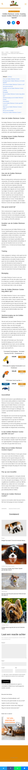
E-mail (3, 667)
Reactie (3, 642)
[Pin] (18, 22)
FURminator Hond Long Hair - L (14, 380)
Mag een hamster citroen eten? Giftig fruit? (12, 705)
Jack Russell (4, 591)
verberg (9, 76)
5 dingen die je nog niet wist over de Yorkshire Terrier (13, 628)
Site (16, 667)
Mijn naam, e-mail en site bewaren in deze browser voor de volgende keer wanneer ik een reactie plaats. (13, 675)
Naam (3, 660)
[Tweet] (13, 22)
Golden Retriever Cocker (14, 11)
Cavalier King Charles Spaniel (8, 566)
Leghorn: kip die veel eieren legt (10, 703)
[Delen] (8, 22)
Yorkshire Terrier (5, 625)
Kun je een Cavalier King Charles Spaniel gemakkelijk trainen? (12, 569)
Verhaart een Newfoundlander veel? (11, 698)
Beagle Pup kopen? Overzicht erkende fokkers (13, 540)
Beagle (3, 538)
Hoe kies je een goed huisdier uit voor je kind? (13, 700)
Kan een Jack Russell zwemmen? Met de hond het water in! (14, 594)
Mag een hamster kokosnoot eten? (10, 708)
